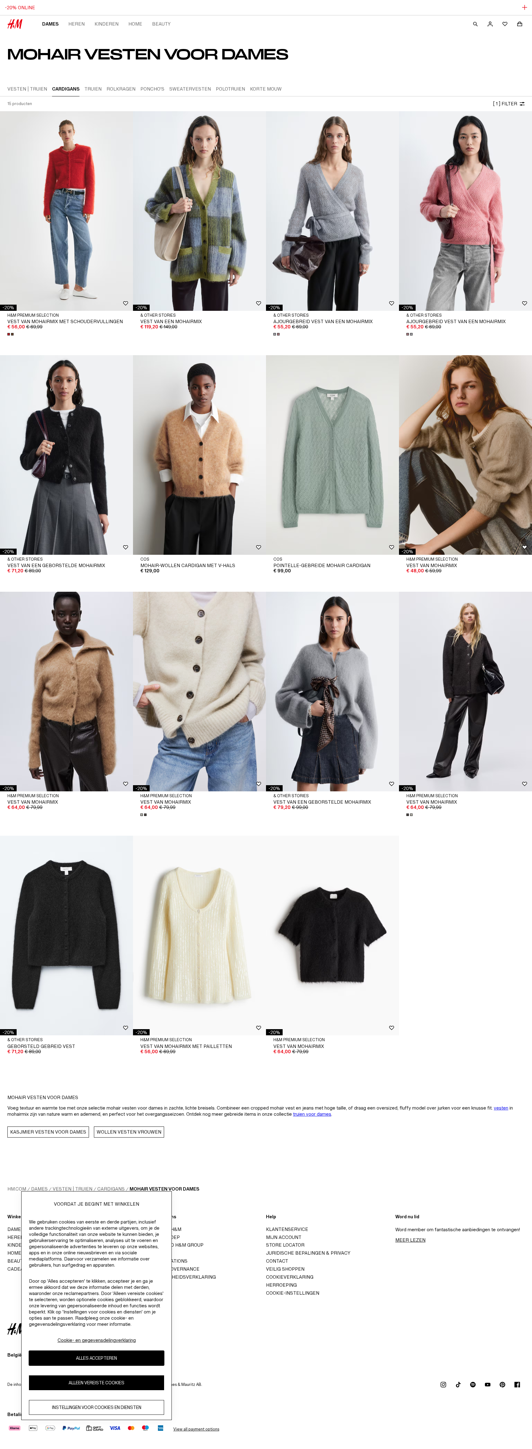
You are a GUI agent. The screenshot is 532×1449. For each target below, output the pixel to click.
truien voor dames (312, 1114)
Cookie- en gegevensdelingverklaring (97, 1340)
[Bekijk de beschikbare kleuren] (11, 334)
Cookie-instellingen (292, 1293)
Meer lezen (410, 1240)
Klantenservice (287, 1229)
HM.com (16, 1188)
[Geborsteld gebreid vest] (66, 935)
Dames (50, 23)
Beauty (161, 23)
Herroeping (281, 1285)
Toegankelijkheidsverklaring (176, 1277)
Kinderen (107, 23)
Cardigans (111, 1188)
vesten (501, 1107)
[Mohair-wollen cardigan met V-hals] (199, 455)
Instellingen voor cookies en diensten (96, 1407)
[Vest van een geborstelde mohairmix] (66, 455)
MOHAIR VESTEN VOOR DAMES (164, 1188)
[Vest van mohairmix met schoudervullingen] (66, 211)
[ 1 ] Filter (505, 103)
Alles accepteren (96, 1358)
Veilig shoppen (285, 1269)
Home (135, 23)
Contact (277, 1261)
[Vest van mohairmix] (465, 455)
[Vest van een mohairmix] (199, 211)
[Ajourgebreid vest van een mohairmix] (332, 211)
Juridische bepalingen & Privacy (308, 1253)
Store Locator (285, 1245)
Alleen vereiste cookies (96, 1382)
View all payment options (196, 1429)
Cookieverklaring (289, 1277)
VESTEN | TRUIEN (72, 1188)
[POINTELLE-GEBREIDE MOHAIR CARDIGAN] (332, 455)
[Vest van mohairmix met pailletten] (199, 935)
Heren (76, 23)
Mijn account (283, 1237)
